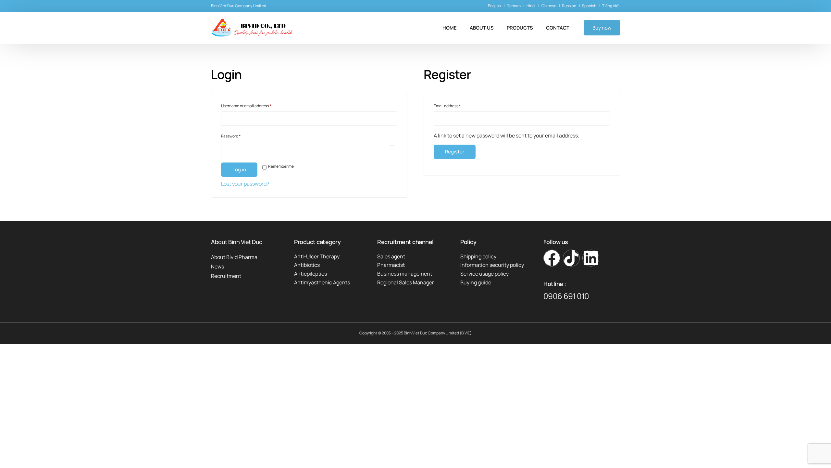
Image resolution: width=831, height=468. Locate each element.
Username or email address (254, 105)
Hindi (531, 5)
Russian (569, 5)
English (494, 5)
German (514, 5)
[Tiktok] (571, 258)
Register (454, 151)
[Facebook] (551, 258)
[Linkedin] (590, 258)
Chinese (548, 5)
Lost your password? (245, 183)
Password (239, 135)
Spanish (589, 5)
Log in (239, 169)
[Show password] (392, 145)
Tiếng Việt (611, 5)
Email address (455, 105)
